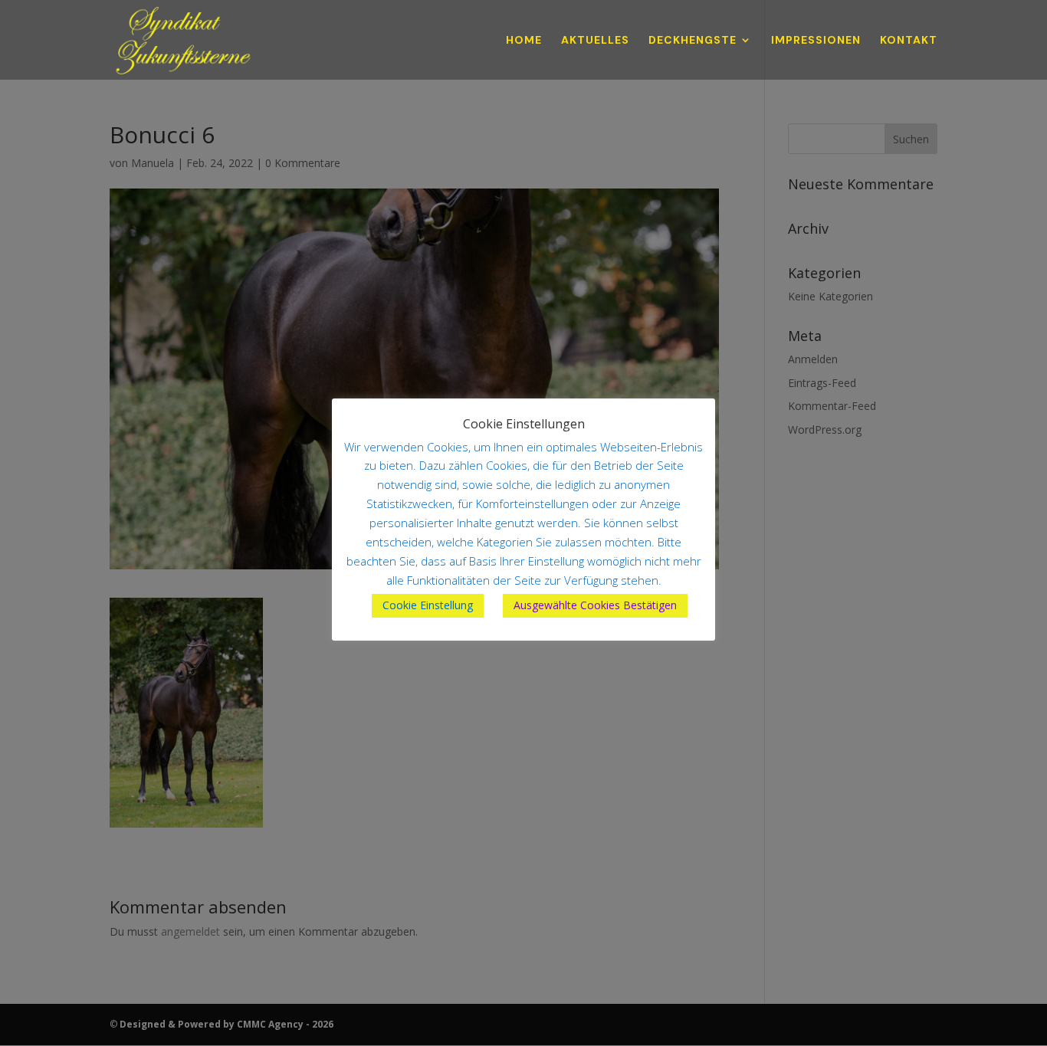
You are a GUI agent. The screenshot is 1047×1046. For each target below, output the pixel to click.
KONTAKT (908, 40)
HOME (524, 40)
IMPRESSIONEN (816, 40)
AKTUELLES (595, 40)
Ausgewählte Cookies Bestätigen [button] (595, 605)
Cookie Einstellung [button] (427, 605)
